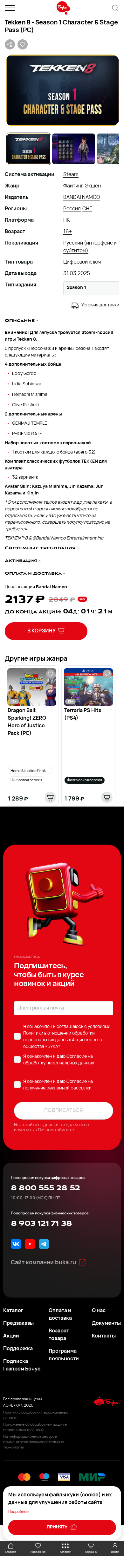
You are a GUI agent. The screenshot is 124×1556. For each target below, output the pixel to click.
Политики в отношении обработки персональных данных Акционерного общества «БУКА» (62, 1040)
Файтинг (73, 186)
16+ (67, 231)
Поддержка (18, 1348)
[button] (62, 90)
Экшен (93, 186)
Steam (71, 174)
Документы (106, 1323)
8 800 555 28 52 (45, 1188)
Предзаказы (18, 1323)
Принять (57, 1527)
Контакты (104, 1336)
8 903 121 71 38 (41, 1223)
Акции (11, 1336)
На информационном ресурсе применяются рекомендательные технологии (33, 1442)
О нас (99, 1310)
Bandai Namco (51, 587)
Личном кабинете (56, 1130)
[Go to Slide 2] (73, 149)
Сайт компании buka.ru (43, 1263)
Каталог (13, 1310)
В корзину (41, 631)
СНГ (87, 209)
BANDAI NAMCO (81, 197)
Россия (72, 209)
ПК (66, 220)
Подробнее (18, 1512)
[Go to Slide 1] (28, 149)
